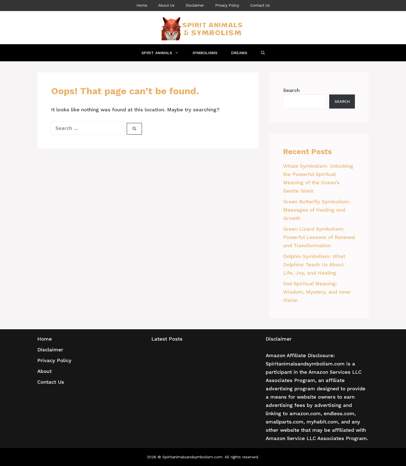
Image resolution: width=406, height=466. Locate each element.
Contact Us (260, 5)
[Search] (134, 129)
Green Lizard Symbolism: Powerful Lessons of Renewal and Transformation (319, 237)
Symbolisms (205, 53)
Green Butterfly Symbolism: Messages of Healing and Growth (316, 210)
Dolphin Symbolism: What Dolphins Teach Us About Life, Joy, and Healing (314, 264)
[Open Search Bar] (263, 52)
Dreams (239, 53)
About (44, 371)
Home (141, 5)
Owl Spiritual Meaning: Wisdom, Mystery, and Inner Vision (317, 292)
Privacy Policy (227, 5)
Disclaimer (195, 5)
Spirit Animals (156, 53)
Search (291, 90)
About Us (166, 5)
